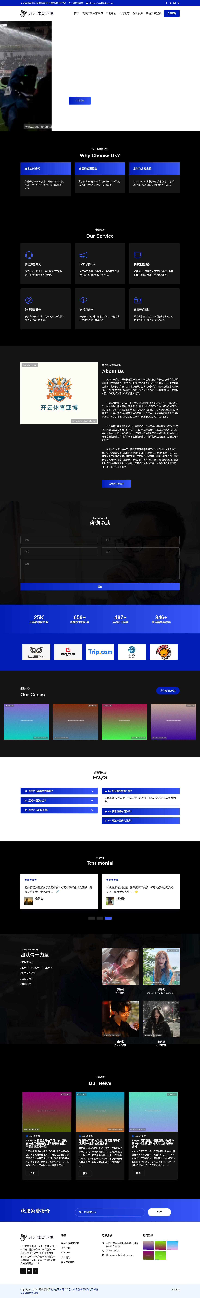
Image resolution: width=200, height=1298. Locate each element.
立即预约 (171, 13)
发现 (92, 13)
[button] (3, 76)
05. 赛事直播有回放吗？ (120, 811)
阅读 (32, 1173)
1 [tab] (91, 918)
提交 (100, 586)
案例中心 (111, 13)
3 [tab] (108, 918)
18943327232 (77, 3)
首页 (76, 13)
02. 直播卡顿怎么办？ (36, 800)
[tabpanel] (59, 891)
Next (178, 651)
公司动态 (124, 13)
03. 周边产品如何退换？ (37, 810)
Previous (22, 651)
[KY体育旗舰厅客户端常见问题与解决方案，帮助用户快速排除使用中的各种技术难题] (75, 726)
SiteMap (176, 1289)
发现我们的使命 (116, 484)
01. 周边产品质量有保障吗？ (39, 791)
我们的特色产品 (168, 690)
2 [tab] (100, 918)
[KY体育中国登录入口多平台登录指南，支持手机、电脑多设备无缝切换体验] (124, 726)
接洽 (153, 13)
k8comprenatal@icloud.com (101, 3)
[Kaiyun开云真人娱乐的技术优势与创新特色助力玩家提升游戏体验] (173, 726)
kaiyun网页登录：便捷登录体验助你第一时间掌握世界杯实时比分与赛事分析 (47, 1143)
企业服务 (138, 13)
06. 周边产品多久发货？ (120, 820)
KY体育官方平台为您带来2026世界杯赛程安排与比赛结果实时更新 (100, 1142)
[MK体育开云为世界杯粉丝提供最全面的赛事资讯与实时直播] (26, 726)
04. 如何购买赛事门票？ (120, 791)
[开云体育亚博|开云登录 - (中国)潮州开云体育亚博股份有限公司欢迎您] (38, 13)
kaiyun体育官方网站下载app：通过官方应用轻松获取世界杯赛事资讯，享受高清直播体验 (153, 1143)
